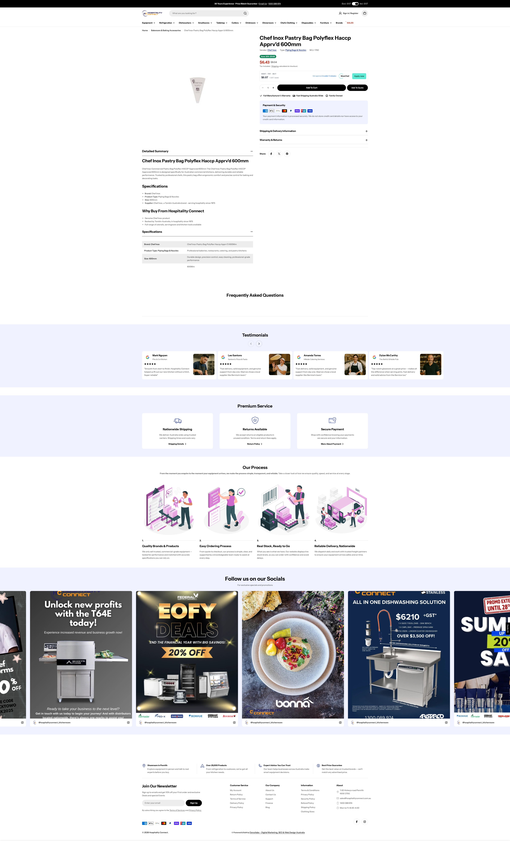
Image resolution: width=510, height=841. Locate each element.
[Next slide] (259, 344)
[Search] (245, 13)
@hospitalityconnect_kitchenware (70, 722)
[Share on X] (279, 154)
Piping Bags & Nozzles (295, 50)
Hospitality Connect (158, 832)
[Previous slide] (251, 344)
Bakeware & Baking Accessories (166, 30)
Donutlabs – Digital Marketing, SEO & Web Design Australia (277, 832)
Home (145, 30)
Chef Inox (272, 50)
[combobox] (209, 13)
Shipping (275, 66)
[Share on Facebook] (271, 154)
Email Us (263, 3)
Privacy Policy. (195, 810)
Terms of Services (177, 810)
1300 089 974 (274, 3)
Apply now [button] (359, 76)
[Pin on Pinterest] (287, 154)
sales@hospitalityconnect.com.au (355, 798)
